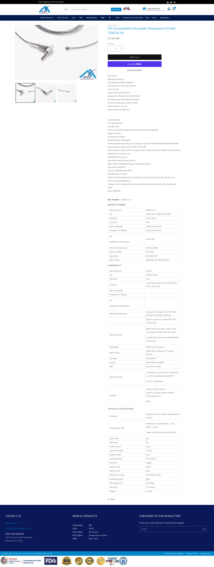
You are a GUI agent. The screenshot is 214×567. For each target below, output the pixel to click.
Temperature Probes (98, 535)
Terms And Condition (174, 553)
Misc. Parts (93, 538)
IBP (90, 525)
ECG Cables (78, 532)
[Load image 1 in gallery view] (25, 93)
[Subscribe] (203, 529)
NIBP (75, 538)
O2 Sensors (94, 532)
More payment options (134, 70)
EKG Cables (78, 535)
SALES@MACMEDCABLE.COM (18, 528)
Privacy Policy (192, 553)
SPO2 (75, 528)
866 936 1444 (11, 523)
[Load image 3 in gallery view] (66, 93)
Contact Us (205, 553)
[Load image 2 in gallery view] (46, 93)
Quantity (111, 43)
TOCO (91, 528)
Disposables (78, 525)
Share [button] (112, 499)
